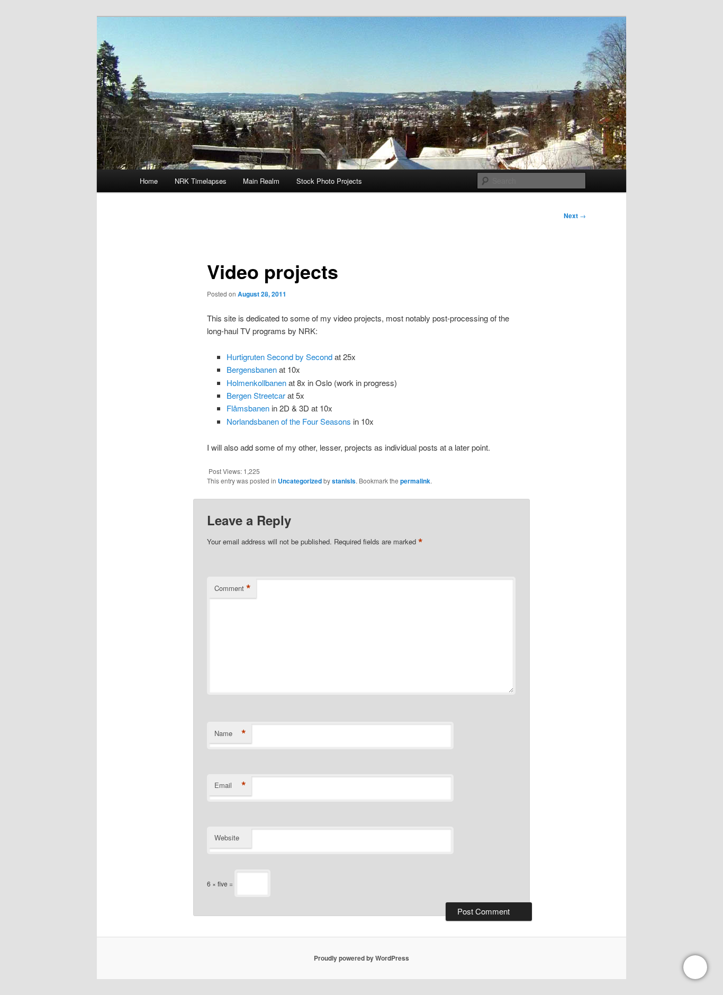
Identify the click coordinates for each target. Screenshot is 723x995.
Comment (232, 588)
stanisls (344, 481)
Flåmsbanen (248, 408)
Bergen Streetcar (256, 395)
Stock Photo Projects (329, 181)
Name (230, 733)
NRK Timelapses (201, 181)
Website (226, 837)
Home (149, 181)
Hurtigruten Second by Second (279, 356)
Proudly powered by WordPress (361, 958)
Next (575, 215)
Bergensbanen (252, 369)
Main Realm (261, 181)
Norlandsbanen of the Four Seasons (289, 421)
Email (230, 785)
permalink (415, 481)
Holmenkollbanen (256, 382)
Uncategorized (300, 481)
